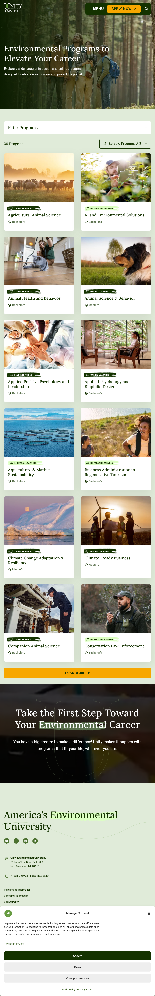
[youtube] (6, 841)
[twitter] (35, 841)
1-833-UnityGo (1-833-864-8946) (29, 875)
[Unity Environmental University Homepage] (13, 8)
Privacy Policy (85, 989)
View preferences (77, 978)
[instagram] (25, 841)
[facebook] (16, 841)
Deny (77, 967)
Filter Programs (23, 127)
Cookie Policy (68, 989)
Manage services (15, 943)
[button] (149, 913)
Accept (77, 956)
